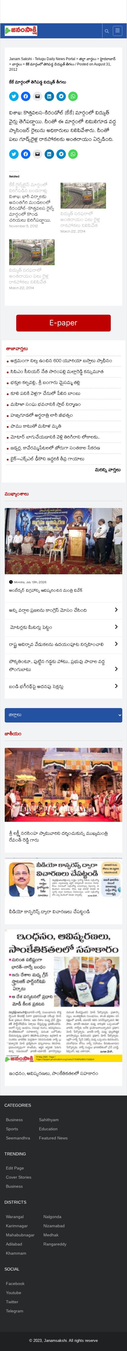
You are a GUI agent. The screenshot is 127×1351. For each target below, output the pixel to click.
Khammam (16, 1253)
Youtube (13, 1292)
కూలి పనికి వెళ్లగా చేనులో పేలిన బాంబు (46, 394)
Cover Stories (18, 1177)
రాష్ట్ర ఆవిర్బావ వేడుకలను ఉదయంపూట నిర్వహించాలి (56, 645)
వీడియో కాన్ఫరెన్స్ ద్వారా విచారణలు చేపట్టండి (49, 912)
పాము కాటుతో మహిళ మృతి (36, 427)
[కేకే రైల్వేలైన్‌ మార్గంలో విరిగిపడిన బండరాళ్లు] (35, 206)
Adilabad (14, 1244)
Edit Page (15, 1168)
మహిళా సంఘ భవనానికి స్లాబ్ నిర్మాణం (46, 405)
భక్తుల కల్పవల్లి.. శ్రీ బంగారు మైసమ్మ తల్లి (45, 383)
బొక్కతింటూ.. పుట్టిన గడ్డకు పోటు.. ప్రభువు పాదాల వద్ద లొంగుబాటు (57, 666)
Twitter (12, 1301)
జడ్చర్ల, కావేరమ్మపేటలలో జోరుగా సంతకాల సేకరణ (55, 449)
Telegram (14, 1311)
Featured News (53, 1138)
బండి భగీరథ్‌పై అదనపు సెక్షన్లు (36, 687)
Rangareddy (54, 1244)
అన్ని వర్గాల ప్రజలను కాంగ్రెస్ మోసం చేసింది (48, 611)
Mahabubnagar (20, 1235)
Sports (12, 1128)
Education (48, 1128)
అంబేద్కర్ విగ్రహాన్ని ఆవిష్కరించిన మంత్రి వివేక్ (46, 591)
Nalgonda (52, 1216)
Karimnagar (17, 1225)
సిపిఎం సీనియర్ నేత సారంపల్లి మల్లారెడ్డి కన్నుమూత (57, 372)
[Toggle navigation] (117, 31)
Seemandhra (18, 1138)
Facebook (15, 1283)
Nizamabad (54, 1225)
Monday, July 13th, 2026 (30, 582)
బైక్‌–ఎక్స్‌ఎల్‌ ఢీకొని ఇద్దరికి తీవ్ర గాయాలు (47, 459)
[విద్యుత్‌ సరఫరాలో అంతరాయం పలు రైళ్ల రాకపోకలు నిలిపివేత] (83, 196)
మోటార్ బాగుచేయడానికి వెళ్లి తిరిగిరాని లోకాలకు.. (55, 438)
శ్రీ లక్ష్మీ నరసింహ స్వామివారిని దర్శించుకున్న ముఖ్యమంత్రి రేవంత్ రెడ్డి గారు (58, 837)
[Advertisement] (66, 10)
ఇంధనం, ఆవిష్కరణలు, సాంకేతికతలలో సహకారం (53, 1074)
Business (14, 1119)
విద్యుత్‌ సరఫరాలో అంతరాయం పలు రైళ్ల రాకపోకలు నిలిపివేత (80, 220)
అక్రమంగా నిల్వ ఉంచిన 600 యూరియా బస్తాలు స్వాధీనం (61, 361)
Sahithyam (49, 1119)
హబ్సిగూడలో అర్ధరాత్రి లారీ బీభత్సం (42, 416)
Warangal (15, 1216)
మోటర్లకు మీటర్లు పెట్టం (30, 628)
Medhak (50, 1235)
